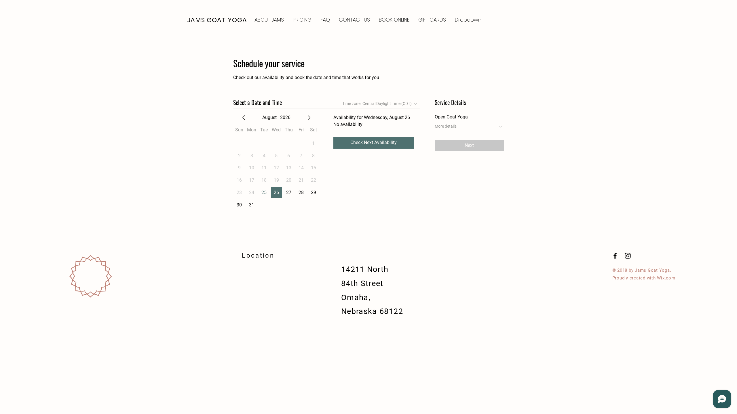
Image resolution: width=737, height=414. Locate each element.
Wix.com (666, 278)
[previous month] (243, 117)
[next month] (308, 117)
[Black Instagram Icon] (628, 256)
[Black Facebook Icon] (615, 256)
